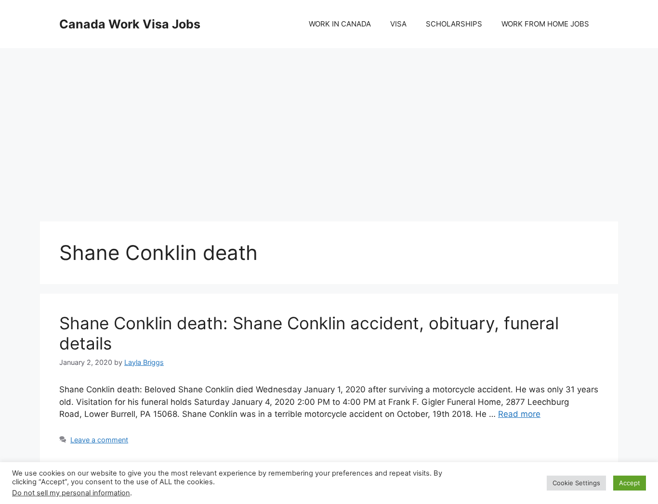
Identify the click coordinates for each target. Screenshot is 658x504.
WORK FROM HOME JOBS (545, 23)
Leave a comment (99, 440)
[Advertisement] (329, 125)
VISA (398, 23)
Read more (519, 414)
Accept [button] (629, 483)
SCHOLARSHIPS (454, 23)
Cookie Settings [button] (576, 483)
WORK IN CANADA (340, 23)
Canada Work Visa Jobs (129, 24)
